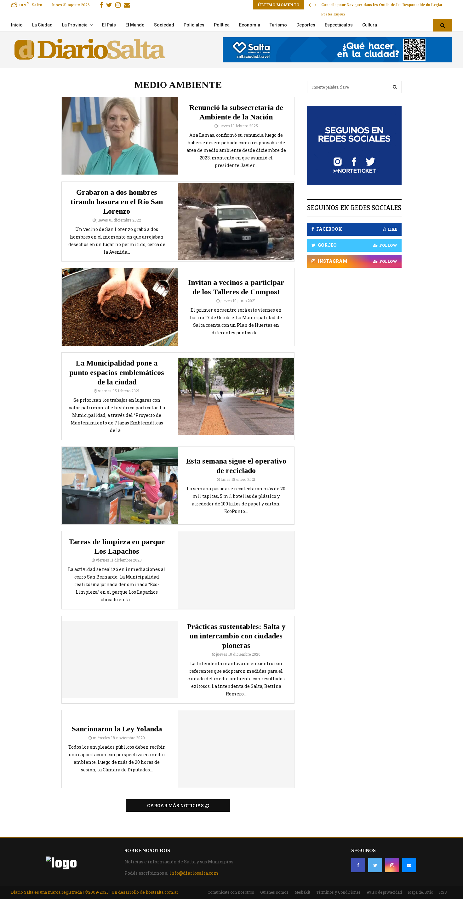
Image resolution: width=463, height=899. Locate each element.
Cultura (369, 24)
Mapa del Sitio (420, 892)
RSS (443, 892)
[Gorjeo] (375, 865)
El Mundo (135, 24)
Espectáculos (339, 24)
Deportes (305, 24)
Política (222, 24)
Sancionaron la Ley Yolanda (117, 729)
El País (109, 24)
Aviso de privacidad (384, 892)
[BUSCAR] (395, 87)
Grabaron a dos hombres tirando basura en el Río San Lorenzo (117, 201)
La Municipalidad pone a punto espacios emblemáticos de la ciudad (116, 372)
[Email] (409, 865)
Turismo (278, 24)
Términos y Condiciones (338, 892)
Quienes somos (274, 892)
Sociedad (164, 24)
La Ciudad (42, 24)
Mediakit (302, 892)
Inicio (17, 24)
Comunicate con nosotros (231, 892)
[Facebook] (358, 865)
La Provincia (75, 24)
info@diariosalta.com (194, 873)
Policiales (194, 24)
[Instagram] (392, 865)
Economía (249, 24)
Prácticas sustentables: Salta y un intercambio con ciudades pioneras (236, 635)
